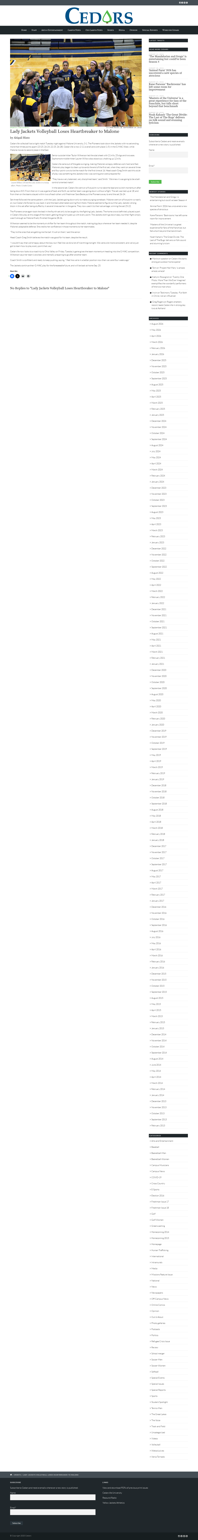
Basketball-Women (160, 1159)
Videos (154, 1438)
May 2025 (156, 391)
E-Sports (155, 1189)
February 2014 (158, 1089)
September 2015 (159, 992)
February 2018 (158, 834)
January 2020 (157, 725)
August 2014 (157, 1059)
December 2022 (158, 548)
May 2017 (156, 876)
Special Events (158, 1378)
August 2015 (157, 998)
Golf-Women (157, 1220)
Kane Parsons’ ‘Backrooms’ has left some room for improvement (167, 87)
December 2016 (158, 907)
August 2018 (157, 810)
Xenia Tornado (158, 1457)
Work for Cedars (170, 30)
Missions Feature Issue (162, 1274)
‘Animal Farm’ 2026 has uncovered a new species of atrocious (165, 73)
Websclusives (157, 1451)
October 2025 (157, 372)
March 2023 (157, 530)
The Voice (155, 1420)
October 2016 (157, 919)
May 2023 (156, 518)
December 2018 (158, 785)
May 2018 (156, 816)
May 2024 (156, 457)
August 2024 (157, 445)
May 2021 (156, 640)
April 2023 (156, 524)
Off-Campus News (94, 30)
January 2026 (157, 354)
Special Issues (157, 1384)
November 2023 (158, 494)
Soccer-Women (158, 1366)
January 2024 (157, 482)
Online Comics (158, 1305)
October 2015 (157, 986)
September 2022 (159, 567)
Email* (152, 166)
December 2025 (158, 360)
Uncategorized (158, 1432)
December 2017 (158, 846)
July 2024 (155, 451)
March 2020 (157, 712)
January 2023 (157, 542)
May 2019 (156, 755)
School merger (158, 1353)
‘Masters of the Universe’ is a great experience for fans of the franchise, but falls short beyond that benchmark (167, 102)
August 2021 (157, 633)
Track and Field (158, 1426)
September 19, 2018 (132, 127)
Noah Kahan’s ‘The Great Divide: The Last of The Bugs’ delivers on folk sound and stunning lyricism (168, 119)
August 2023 (157, 512)
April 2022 (156, 585)
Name (151, 150)
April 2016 (156, 949)
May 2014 (156, 1071)
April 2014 (156, 1077)
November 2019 (158, 737)
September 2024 (159, 439)
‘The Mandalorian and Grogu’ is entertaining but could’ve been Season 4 (168, 59)
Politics (154, 1335)
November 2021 (158, 615)
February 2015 (158, 1022)
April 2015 (156, 1010)
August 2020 (157, 694)
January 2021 (157, 664)
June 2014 (156, 1065)
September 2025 (159, 378)
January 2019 (157, 779)
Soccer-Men (156, 1359)
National (155, 1281)
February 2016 (158, 961)
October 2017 (157, 858)
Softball (155, 1372)
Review (154, 1347)
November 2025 (158, 366)
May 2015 (156, 1004)
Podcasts (155, 1329)
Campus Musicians (160, 1165)
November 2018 (158, 791)
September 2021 (159, 627)
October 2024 (157, 433)
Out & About (157, 1317)
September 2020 (159, 688)
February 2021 (158, 658)
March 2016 (157, 955)
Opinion (133, 30)
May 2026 (156, 330)
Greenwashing (158, 1226)
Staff (34, 30)
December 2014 (158, 1034)
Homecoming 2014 (160, 1232)
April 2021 (156, 646)
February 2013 (158, 1125)
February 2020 (158, 718)
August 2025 (157, 384)
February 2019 (158, 773)
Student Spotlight (159, 1402)
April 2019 (156, 761)
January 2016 (157, 968)
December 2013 (158, 1101)
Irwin (154, 293)
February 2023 (158, 536)
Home (24, 30)
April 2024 (156, 463)
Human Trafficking (159, 1250)
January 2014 (157, 1095)
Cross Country (158, 1183)
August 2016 (157, 931)
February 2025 (158, 409)
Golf (153, 1214)
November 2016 (158, 913)
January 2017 (157, 901)
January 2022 (157, 603)
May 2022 (156, 579)
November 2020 (158, 676)
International (157, 1256)
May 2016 (156, 943)
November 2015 (158, 980)
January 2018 (157, 840)
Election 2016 (157, 1195)
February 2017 (158, 895)
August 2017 (157, 870)
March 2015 (157, 1016)
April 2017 (156, 882)
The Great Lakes (158, 1414)
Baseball (155, 1147)
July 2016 (155, 937)
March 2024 (157, 469)
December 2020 (158, 670)
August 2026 (157, 324)
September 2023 (159, 506)
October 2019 (157, 743)
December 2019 (158, 731)
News (154, 1287)
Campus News (74, 30)
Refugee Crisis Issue (160, 1341)
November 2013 (158, 1107)
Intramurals (156, 1262)
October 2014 (157, 1046)
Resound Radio (110, 1498)
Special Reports (150, 30)
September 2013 (159, 1119)
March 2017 (157, 889)
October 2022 (157, 561)
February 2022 (158, 597)
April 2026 (156, 336)
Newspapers (157, 1293)
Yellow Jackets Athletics (114, 1503)
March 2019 (157, 767)
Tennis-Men (156, 1408)
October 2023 (157, 500)
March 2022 (157, 591)
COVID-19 (156, 1177)
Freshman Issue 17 (160, 1202)
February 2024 (158, 476)
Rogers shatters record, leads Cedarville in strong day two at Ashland (168, 305)
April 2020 (156, 706)
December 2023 (158, 488)
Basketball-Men (158, 1153)
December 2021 (158, 609)
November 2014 (158, 1040)
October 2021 (157, 621)
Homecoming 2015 (160, 1238)
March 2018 (157, 828)
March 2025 (157, 403)
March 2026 (157, 342)
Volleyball (23, 127)
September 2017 (159, 864)
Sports (110, 30)
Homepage (156, 1244)
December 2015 (158, 974)
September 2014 (159, 1053)
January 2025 (157, 415)
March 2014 (157, 1083)
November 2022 (158, 555)
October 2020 (157, 682)
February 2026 (158, 348)
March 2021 (157, 652)
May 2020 (156, 700)
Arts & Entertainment (52, 30)
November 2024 (158, 427)
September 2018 (159, 804)
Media (122, 30)
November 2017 (158, 852)
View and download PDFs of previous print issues (125, 1488)
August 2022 (157, 573)
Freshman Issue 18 (160, 1208)
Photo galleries (158, 1323)
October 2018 (157, 797)
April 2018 (156, 822)
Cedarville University (112, 1493)
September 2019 (159, 749)
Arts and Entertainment (162, 1141)
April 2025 (156, 397)
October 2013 (157, 1113)
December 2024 (158, 421)
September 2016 (159, 925)
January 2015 (157, 1028)
